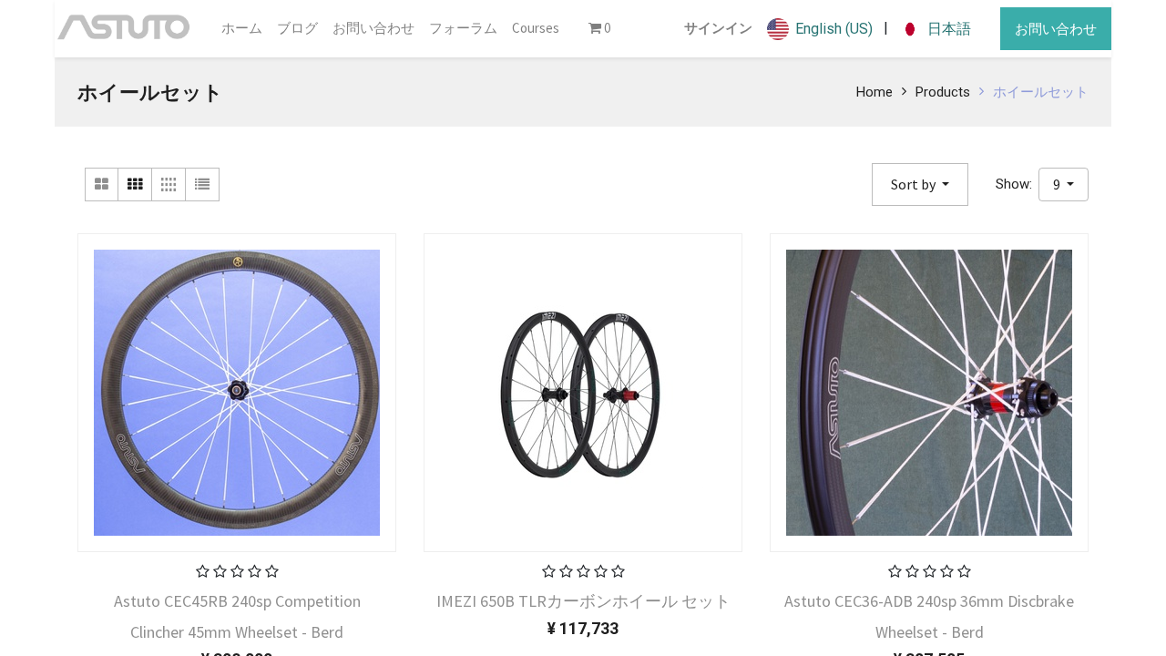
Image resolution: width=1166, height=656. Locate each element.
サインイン (718, 27)
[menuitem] (242, 28)
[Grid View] (135, 184)
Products (942, 92)
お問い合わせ (1056, 28)
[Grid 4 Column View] (169, 184)
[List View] (203, 184)
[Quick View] (125, 614)
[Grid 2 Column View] (101, 184)
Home (874, 92)
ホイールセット (1041, 92)
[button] (920, 184)
